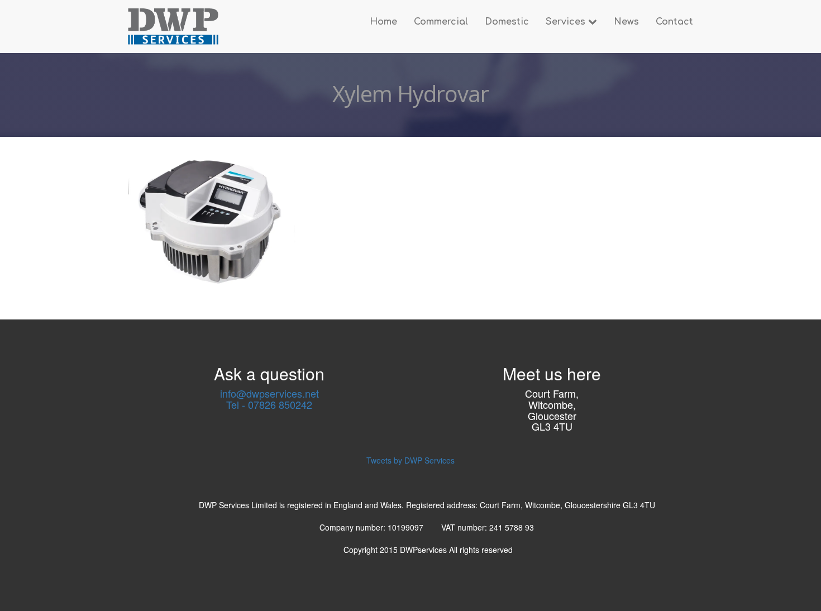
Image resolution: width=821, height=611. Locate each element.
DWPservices (424, 549)
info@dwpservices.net (269, 393)
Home (383, 22)
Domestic (507, 22)
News (626, 22)
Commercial (441, 22)
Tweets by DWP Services (410, 460)
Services (567, 22)
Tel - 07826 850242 (269, 404)
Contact (674, 22)
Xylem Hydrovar (410, 93)
